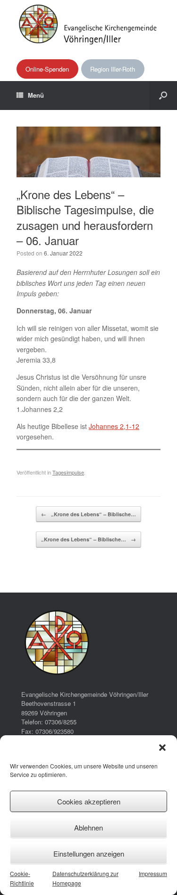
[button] (162, 747)
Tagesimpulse (68, 472)
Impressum (153, 873)
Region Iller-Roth (112, 68)
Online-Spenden (47, 68)
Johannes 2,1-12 (114, 426)
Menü (36, 95)
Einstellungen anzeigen (88, 853)
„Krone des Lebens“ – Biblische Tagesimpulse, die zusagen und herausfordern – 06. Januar (85, 217)
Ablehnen (88, 827)
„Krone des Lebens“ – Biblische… (88, 514)
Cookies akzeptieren (88, 801)
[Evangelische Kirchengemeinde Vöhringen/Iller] (88, 23)
